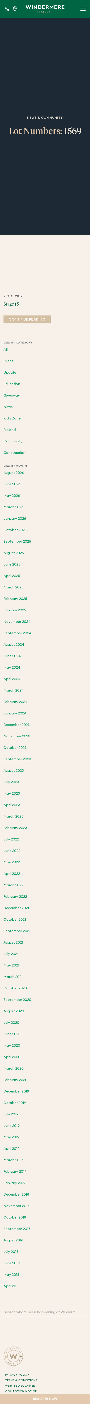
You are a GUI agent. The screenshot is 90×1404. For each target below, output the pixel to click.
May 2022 (11, 862)
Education (11, 384)
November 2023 (16, 736)
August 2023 (13, 770)
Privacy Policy (17, 1374)
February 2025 (15, 599)
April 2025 (11, 576)
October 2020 (15, 988)
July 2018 (10, 1252)
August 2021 (13, 942)
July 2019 (10, 1114)
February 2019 (14, 1171)
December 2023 (16, 725)
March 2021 (13, 977)
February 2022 (15, 896)
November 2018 (16, 1206)
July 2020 (11, 1022)
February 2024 (15, 702)
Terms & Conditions (21, 1380)
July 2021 (10, 954)
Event (8, 361)
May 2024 (11, 667)
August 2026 (13, 473)
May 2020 (11, 1045)
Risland (9, 430)
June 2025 (11, 564)
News (8, 407)
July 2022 (11, 839)
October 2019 (14, 1103)
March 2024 (13, 690)
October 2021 (14, 919)
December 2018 (16, 1194)
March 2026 (13, 507)
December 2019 (16, 1091)
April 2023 (11, 805)
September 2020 (17, 1000)
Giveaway (11, 395)
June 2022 (11, 851)
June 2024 (12, 656)
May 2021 (11, 965)
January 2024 (14, 713)
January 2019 (14, 1183)
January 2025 (14, 610)
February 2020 (15, 1080)
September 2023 (17, 759)
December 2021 (16, 908)
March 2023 (13, 816)
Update (9, 372)
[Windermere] (45, 9)
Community (12, 441)
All (5, 349)
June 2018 (11, 1263)
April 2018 (11, 1286)
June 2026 (11, 484)
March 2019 (13, 1160)
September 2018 (16, 1229)
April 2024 (12, 679)
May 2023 (11, 793)
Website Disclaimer (20, 1385)
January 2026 (14, 518)
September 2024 (17, 633)
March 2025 (13, 587)
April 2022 (11, 873)
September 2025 (17, 541)
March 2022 (13, 885)
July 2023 (11, 782)
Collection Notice (21, 1391)
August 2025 (13, 553)
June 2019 (11, 1126)
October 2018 (14, 1217)
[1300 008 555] (6, 8)
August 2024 (13, 644)
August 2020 (13, 1011)
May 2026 (11, 495)
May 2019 (11, 1137)
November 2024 (17, 621)
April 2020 (11, 1057)
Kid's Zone (12, 418)
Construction (14, 452)
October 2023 (15, 747)
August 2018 (13, 1240)
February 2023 (15, 828)
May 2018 (11, 1274)
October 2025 (15, 530)
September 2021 (16, 931)
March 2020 (13, 1068)
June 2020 (12, 1034)
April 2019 (11, 1148)
